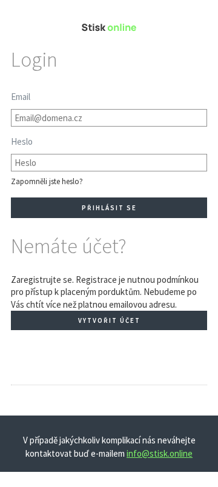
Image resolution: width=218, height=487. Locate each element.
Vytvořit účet (109, 320)
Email (20, 96)
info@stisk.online (160, 453)
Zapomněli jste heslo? (47, 181)
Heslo (22, 141)
